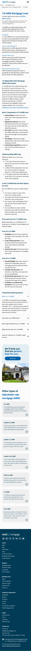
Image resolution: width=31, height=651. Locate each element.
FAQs (3, 552)
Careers (4, 601)
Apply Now (13, 358)
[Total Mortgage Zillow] (3, 538)
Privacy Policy (6, 615)
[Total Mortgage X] (20, 538)
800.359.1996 (6, 633)
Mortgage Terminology (8, 556)
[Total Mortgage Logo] (11, 534)
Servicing (4, 588)
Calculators (5, 570)
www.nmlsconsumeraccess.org (11, 646)
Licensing (4, 619)
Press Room (5, 549)
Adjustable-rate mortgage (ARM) (11, 7)
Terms (3, 617)
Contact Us (5, 629)
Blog (3, 547)
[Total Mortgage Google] (6, 538)
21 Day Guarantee (7, 554)
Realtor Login (5, 585)
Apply (3, 579)
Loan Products (6, 572)
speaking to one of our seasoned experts (15, 107)
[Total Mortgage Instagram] (10, 538)
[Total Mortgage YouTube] (23, 538)
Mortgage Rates (6, 565)
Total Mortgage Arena (8, 608)
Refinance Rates (6, 567)
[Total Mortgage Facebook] (13, 538)
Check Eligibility (6, 581)
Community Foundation (8, 606)
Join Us (4, 603)
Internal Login (6, 621)
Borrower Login (6, 583)
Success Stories (6, 558)
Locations (4, 599)
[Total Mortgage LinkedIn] (16, 538)
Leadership (5, 595)
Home (2, 5)
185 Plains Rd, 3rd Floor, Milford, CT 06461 (13, 635)
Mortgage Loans (10, 5)
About (3, 545)
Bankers (4, 597)
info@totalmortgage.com (9, 631)
